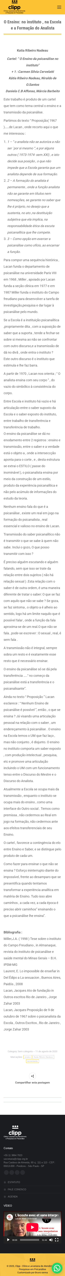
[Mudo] (51, 1240)
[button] (57, 1268)
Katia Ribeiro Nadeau (43, 1057)
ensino (28, 1057)
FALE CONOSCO (17, 1189)
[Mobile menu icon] (59, 7)
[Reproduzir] (8, 1240)
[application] (32, 1227)
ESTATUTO (14, 1182)
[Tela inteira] (56, 1240)
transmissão (32, 1061)
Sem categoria (25, 1051)
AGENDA (13, 1196)
